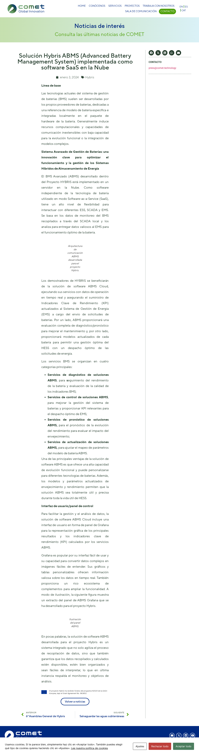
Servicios (115, 5)
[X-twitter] (178, 735)
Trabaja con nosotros (158, 5)
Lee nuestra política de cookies (89, 748)
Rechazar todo (160, 746)
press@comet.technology (162, 67)
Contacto (167, 11)
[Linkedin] (185, 735)
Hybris (89, 77)
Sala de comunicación (141, 11)
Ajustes (140, 746)
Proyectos (132, 5)
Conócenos (97, 5)
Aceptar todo (183, 746)
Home (82, 5)
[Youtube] (192, 735)
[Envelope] (172, 735)
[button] (151, 52)
